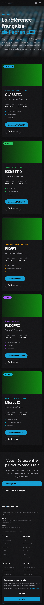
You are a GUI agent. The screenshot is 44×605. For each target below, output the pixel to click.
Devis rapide (13, 131)
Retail (25, 540)
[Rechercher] (36, 3)
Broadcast (26, 558)
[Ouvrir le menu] (40, 3)
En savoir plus (34, 588)
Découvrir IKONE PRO (16, 202)
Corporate (26, 547)
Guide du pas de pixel (8, 571)
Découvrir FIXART (15, 279)
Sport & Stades (27, 551)
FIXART (4, 551)
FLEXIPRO (5, 554)
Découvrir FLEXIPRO (16, 356)
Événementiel (27, 544)
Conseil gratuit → (12, 484)
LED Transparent (7, 540)
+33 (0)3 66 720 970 (7, 529)
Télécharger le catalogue (15, 490)
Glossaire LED (6, 574)
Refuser (22, 593)
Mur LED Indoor (6, 544)
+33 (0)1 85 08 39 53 (6, 522)
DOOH (25, 554)
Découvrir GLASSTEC (16, 125)
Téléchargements (28, 574)
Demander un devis (29, 567)
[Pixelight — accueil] (10, 507)
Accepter (22, 599)
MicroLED (5, 547)
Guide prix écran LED (8, 567)
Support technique (29, 571)
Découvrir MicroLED (16, 433)
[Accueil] (7, 3)
